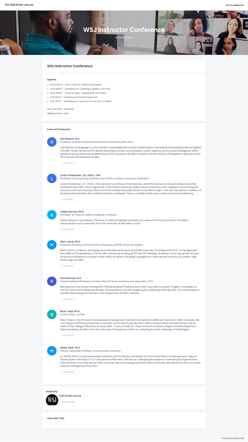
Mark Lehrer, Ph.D (70, 241)
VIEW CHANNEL (68, 402)
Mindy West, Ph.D (70, 347)
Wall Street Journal (70, 395)
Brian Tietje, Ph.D (70, 311)
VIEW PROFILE (68, 163)
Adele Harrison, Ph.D (72, 211)
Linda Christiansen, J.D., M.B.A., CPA (80, 175)
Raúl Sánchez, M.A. (71, 278)
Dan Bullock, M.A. (70, 138)
